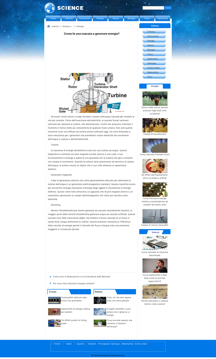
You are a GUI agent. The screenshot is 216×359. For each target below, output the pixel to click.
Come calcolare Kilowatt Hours (155, 154)
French (57, 343)
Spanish (80, 343)
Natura (116, 18)
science (55, 26)
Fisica (147, 18)
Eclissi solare (153, 67)
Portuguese (104, 343)
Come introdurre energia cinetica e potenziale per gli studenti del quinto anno (155, 201)
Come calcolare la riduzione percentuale (155, 254)
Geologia (151, 63)
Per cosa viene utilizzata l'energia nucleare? (74, 283)
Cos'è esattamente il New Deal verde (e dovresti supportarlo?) (155, 278)
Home (53, 18)
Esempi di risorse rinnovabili (154, 225)
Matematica (152, 72)
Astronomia (84, 18)
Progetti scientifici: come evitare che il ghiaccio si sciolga (119, 312)
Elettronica (163, 18)
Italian (69, 343)
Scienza (66, 26)
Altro (149, 76)
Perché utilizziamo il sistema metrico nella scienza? (154, 302)
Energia (100, 18)
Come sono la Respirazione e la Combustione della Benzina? (82, 276)
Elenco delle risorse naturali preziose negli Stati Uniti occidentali (155, 110)
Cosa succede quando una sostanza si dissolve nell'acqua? (119, 323)
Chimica (69, 18)
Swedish (92, 343)
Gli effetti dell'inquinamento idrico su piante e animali (155, 176)
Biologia (131, 18)
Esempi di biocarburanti (155, 134)
